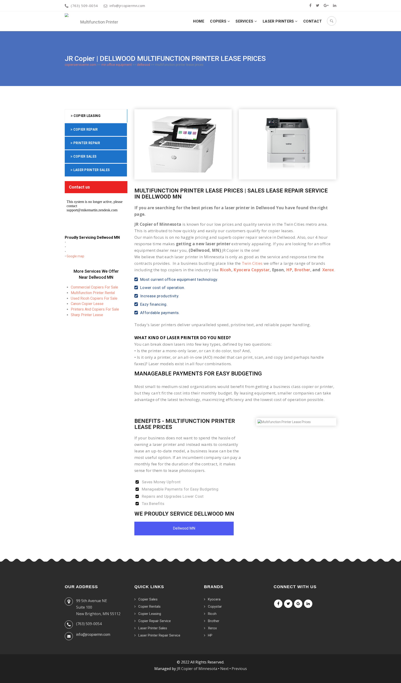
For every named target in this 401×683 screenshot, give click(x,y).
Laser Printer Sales (91, 170)
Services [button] (245, 21)
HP (289, 269)
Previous (239, 668)
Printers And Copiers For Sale (95, 309)
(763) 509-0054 (84, 5)
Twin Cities (252, 263)
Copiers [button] (218, 21)
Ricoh (225, 269)
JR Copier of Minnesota (197, 668)
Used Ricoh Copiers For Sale (94, 298)
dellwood (143, 64)
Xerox (328, 269)
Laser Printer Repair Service (159, 635)
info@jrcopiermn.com (127, 5)
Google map (75, 256)
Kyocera (214, 599)
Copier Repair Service (154, 621)
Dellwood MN (184, 528)
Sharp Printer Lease (87, 315)
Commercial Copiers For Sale (94, 287)
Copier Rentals (149, 606)
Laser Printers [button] (279, 21)
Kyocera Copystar (251, 269)
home (198, 21)
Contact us (79, 187)
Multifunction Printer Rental (93, 293)
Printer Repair (86, 143)
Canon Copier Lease (87, 304)
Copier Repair (85, 129)
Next (224, 668)
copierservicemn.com (80, 64)
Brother (302, 269)
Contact (312, 21)
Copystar (215, 606)
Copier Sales (84, 156)
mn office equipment (116, 64)
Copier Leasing (86, 116)
